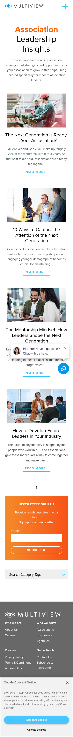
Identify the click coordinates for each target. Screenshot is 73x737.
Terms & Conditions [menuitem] (18, 663)
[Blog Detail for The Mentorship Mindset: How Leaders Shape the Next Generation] (36, 305)
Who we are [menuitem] (13, 623)
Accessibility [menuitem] (13, 668)
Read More (35, 172)
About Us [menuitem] (11, 630)
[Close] (67, 682)
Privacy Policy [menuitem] (14, 657)
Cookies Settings (36, 729)
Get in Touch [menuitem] (45, 650)
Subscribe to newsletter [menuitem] (45, 665)
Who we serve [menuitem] (46, 623)
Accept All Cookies (36, 719)
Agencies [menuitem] (43, 641)
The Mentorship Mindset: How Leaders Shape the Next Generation (36, 335)
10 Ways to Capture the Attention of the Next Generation (36, 235)
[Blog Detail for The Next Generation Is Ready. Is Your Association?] (36, 110)
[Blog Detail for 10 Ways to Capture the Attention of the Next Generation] (36, 205)
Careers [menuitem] (10, 635)
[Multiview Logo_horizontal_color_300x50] (24, 6)
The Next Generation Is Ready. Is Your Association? (36, 137)
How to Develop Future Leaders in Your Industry (36, 433)
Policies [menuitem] (10, 650)
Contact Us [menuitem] (44, 657)
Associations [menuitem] (45, 630)
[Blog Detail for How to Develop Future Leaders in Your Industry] (36, 406)
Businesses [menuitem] (44, 635)
